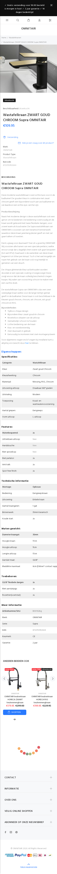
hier (27, 343)
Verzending (12, 137)
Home (4, 37)
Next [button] (54, 69)
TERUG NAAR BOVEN (28, 867)
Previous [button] (3, 69)
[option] (28, 69)
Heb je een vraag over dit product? (38, 143)
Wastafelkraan (9, 157)
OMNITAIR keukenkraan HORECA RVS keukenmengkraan (42, 699)
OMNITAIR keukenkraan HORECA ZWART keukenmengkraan (15, 699)
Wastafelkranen (15, 37)
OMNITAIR (7, 150)
